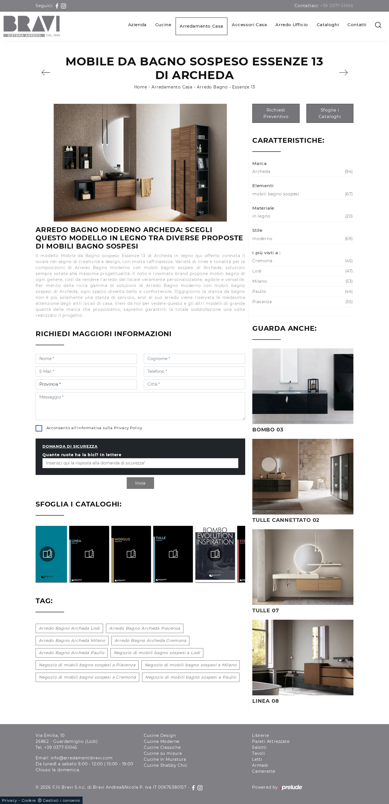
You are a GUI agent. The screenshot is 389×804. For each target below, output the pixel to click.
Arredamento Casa (201, 26)
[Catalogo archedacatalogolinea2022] (56, 554)
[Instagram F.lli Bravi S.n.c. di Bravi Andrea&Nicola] (63, 5)
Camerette (263, 771)
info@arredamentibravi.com (82, 757)
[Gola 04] (343, 72)
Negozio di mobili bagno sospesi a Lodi (157, 652)
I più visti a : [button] (266, 252)
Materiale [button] (263, 208)
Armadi (260, 765)
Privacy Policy (128, 427)
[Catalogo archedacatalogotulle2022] (140, 554)
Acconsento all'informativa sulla (94, 427)
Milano (302, 281)
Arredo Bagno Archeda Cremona (150, 640)
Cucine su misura (163, 753)
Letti (257, 759)
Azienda (137, 24)
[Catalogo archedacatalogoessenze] (224, 554)
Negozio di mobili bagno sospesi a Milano (191, 664)
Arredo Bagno (212, 87)
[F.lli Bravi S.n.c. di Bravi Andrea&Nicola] (31, 26)
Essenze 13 (243, 87)
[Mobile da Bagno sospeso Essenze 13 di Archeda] (140, 163)
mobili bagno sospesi (302, 194)
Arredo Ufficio (291, 24)
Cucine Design (160, 735)
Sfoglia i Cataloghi (330, 113)
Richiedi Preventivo (275, 113)
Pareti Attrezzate (271, 741)
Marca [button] (259, 163)
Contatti (357, 24)
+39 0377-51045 (336, 5)
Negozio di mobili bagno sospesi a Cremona (87, 677)
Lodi (302, 271)
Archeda (302, 171)
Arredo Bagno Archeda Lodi (69, 628)
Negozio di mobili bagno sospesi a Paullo (190, 677)
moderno (302, 238)
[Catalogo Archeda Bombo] (182, 554)
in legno (302, 216)
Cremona (302, 260)
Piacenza (302, 301)
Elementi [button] (262, 185)
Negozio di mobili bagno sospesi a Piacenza (87, 664)
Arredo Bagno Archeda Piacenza (144, 628)
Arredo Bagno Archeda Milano (72, 640)
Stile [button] (257, 230)
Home (140, 87)
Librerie (260, 735)
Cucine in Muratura (165, 759)
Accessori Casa (249, 24)
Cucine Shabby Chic (165, 765)
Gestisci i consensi (62, 800)
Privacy (9, 800)
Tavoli (258, 753)
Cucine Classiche (162, 747)
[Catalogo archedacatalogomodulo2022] (98, 554)
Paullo (302, 291)
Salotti (259, 747)
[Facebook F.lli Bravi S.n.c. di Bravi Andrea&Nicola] (57, 5)
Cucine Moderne (161, 741)
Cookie (29, 800)
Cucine (163, 24)
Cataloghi (328, 24)
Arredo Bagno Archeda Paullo (72, 652)
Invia (140, 483)
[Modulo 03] (46, 72)
